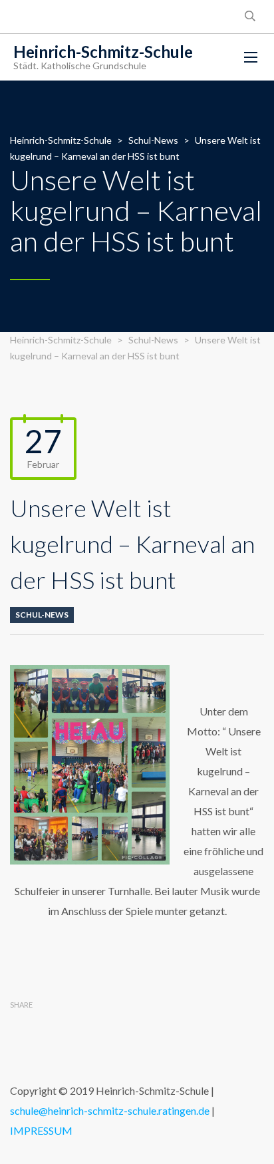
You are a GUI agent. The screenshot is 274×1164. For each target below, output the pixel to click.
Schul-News (41, 615)
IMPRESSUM (41, 1130)
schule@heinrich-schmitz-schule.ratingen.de (109, 1110)
